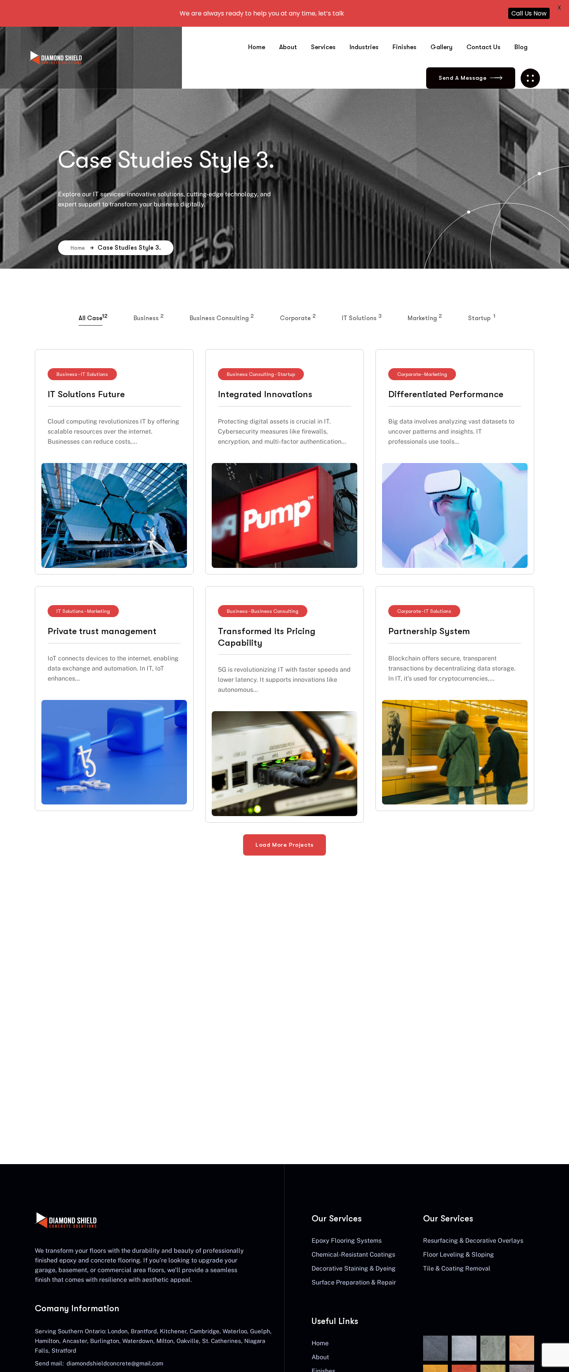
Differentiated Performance (445, 394)
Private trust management (102, 631)
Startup (286, 374)
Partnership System (429, 631)
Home (77, 248)
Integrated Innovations (265, 394)
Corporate (409, 374)
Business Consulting (250, 374)
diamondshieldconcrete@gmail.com (115, 1363)
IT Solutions (94, 374)
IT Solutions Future (86, 394)
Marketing (435, 374)
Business (67, 374)
